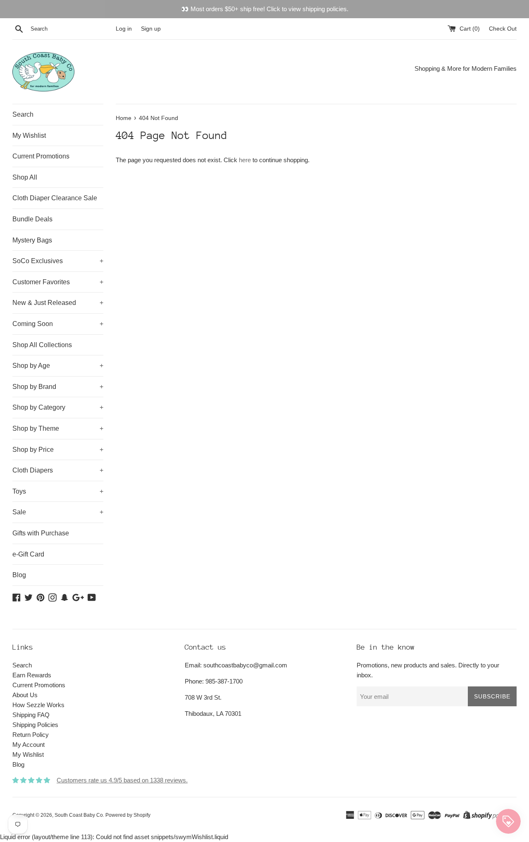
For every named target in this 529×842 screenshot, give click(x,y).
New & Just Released (57, 302)
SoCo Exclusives (57, 260)
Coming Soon (57, 323)
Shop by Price (57, 449)
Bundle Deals (32, 219)
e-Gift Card (28, 554)
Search (22, 114)
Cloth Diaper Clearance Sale (54, 198)
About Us (25, 694)
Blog (19, 574)
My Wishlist (29, 135)
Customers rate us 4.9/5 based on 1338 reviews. (122, 780)
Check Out (503, 29)
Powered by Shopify (127, 815)
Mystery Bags (32, 240)
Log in (124, 29)
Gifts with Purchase (40, 533)
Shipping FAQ (31, 714)
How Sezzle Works (38, 704)
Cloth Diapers (57, 470)
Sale (57, 512)
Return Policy (30, 734)
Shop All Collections (42, 344)
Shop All (24, 177)
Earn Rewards (31, 675)
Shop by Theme (57, 428)
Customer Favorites (57, 281)
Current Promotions (40, 156)
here (245, 159)
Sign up (151, 29)
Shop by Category (57, 407)
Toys (57, 491)
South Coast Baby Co (79, 815)
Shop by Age (57, 365)
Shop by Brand (57, 386)
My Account (28, 744)
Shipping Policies (35, 724)
